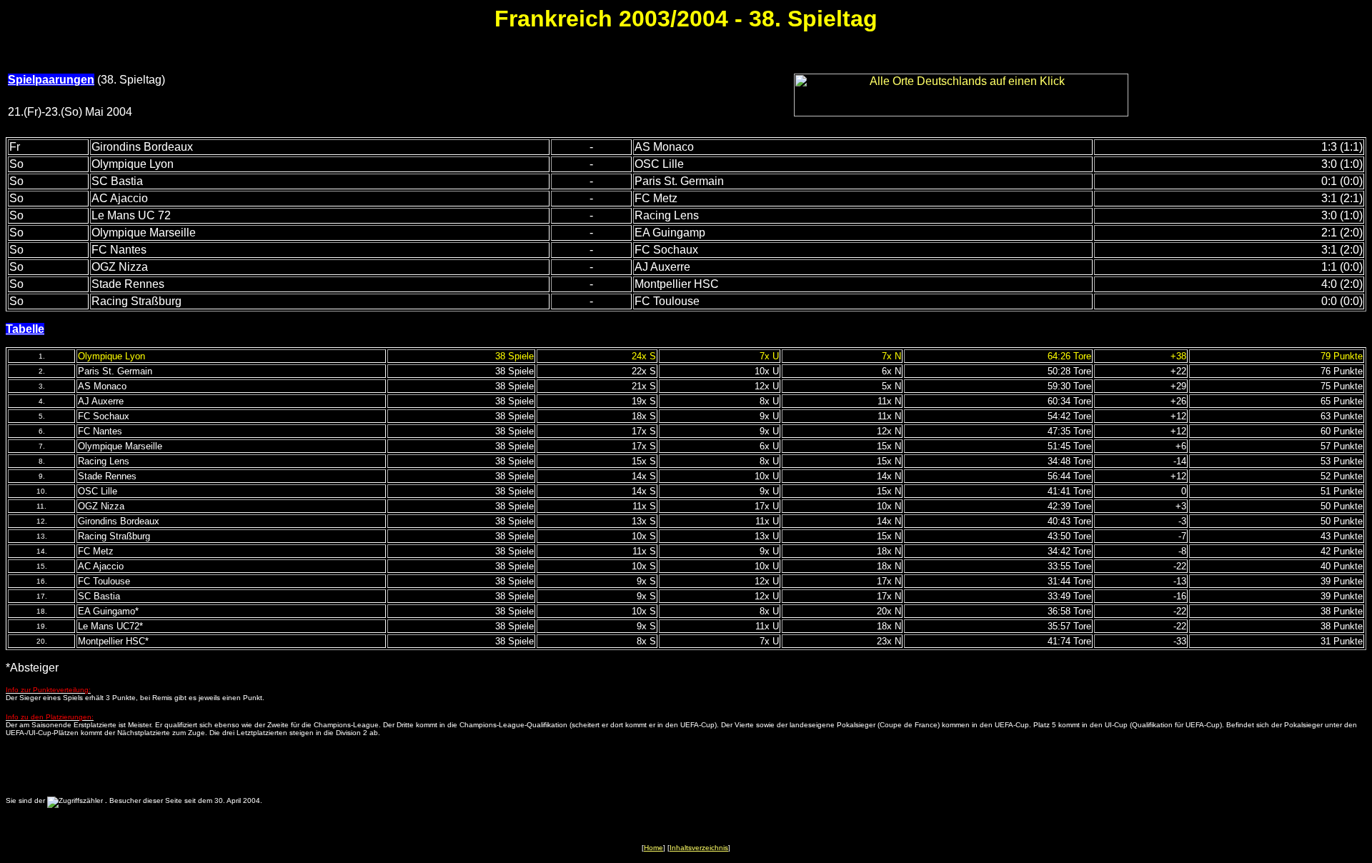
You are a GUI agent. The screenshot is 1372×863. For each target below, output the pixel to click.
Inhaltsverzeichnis (699, 848)
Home (653, 848)
